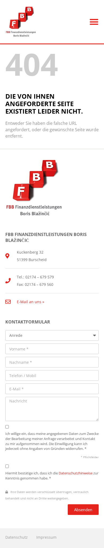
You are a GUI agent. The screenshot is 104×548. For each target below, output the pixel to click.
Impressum (46, 537)
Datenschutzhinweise (76, 473)
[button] (94, 22)
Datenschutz (16, 537)
